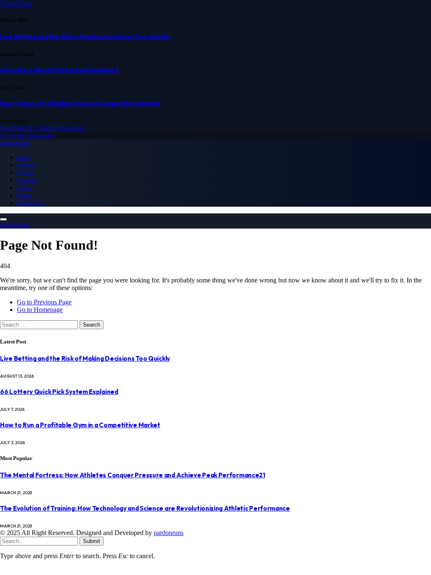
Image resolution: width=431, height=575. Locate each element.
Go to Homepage (40, 309)
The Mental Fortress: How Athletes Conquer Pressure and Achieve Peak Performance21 (132, 475)
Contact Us (30, 203)
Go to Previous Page (44, 302)
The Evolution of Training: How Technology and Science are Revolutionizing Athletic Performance (145, 508)
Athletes (26, 165)
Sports (24, 195)
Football (27, 180)
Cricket (25, 172)
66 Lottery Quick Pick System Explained (59, 70)
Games (25, 187)
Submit (91, 541)
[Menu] (3, 219)
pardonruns (169, 532)
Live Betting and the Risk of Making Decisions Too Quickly (85, 37)
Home (24, 157)
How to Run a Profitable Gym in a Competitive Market (80, 103)
